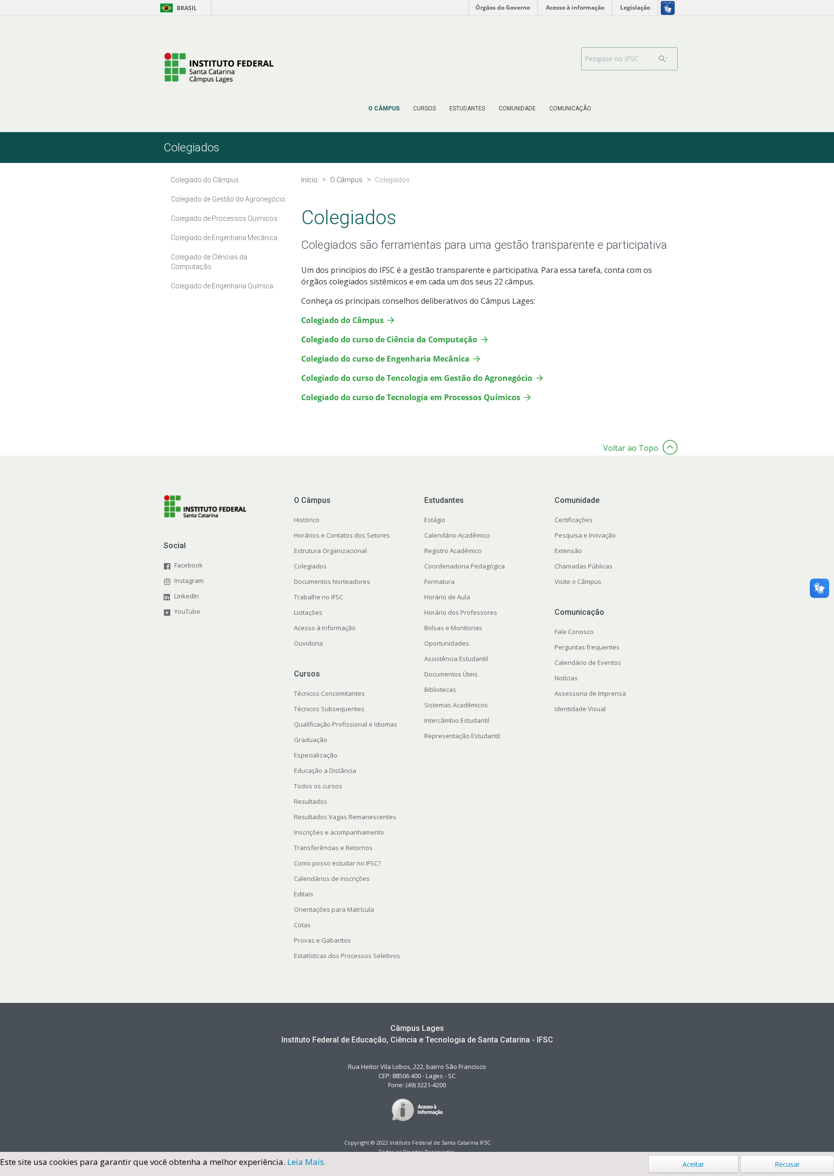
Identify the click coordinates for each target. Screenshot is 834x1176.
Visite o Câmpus (578, 581)
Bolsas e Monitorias (453, 627)
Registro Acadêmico (453, 550)
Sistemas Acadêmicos (456, 705)
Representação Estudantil (462, 735)
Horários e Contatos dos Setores (342, 535)
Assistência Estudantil (456, 658)
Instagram (189, 580)
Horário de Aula (447, 597)
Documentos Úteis (451, 674)
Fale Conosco (574, 631)
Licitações (308, 612)
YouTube (187, 611)
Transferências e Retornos (333, 847)
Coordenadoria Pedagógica (464, 566)
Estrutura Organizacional (330, 550)
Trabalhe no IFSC (318, 597)
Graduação (310, 739)
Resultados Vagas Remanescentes (345, 816)
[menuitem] (384, 108)
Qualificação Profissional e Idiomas (345, 724)
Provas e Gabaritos (322, 940)
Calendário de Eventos (588, 662)
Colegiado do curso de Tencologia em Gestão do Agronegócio (416, 378)
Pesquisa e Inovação (585, 535)
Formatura (439, 581)
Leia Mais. (306, 1161)
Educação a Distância (325, 770)
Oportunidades (446, 643)
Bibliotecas (440, 689)
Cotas (302, 924)
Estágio (434, 519)
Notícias (566, 678)
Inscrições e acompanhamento (339, 832)
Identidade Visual (580, 708)
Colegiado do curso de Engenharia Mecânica (385, 358)
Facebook (188, 565)
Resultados (310, 801)
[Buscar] (662, 58)
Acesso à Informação (325, 627)
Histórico (307, 519)
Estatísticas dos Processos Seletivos (347, 955)
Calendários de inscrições (332, 878)
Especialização (315, 755)
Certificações (574, 519)
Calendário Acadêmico (457, 535)
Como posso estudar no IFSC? (337, 863)
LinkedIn (186, 596)
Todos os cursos (318, 786)
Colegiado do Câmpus (342, 320)
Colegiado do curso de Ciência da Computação (389, 339)
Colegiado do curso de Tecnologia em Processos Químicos (410, 397)
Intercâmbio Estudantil (456, 720)
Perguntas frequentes (587, 647)
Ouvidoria (308, 643)
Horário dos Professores (460, 612)
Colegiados (310, 566)
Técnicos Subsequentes (329, 708)
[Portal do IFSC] (219, 67)
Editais (303, 894)
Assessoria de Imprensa (590, 693)
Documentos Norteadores (332, 581)
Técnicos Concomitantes (329, 693)
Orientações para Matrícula (334, 909)
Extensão (568, 550)
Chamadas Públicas (583, 566)
